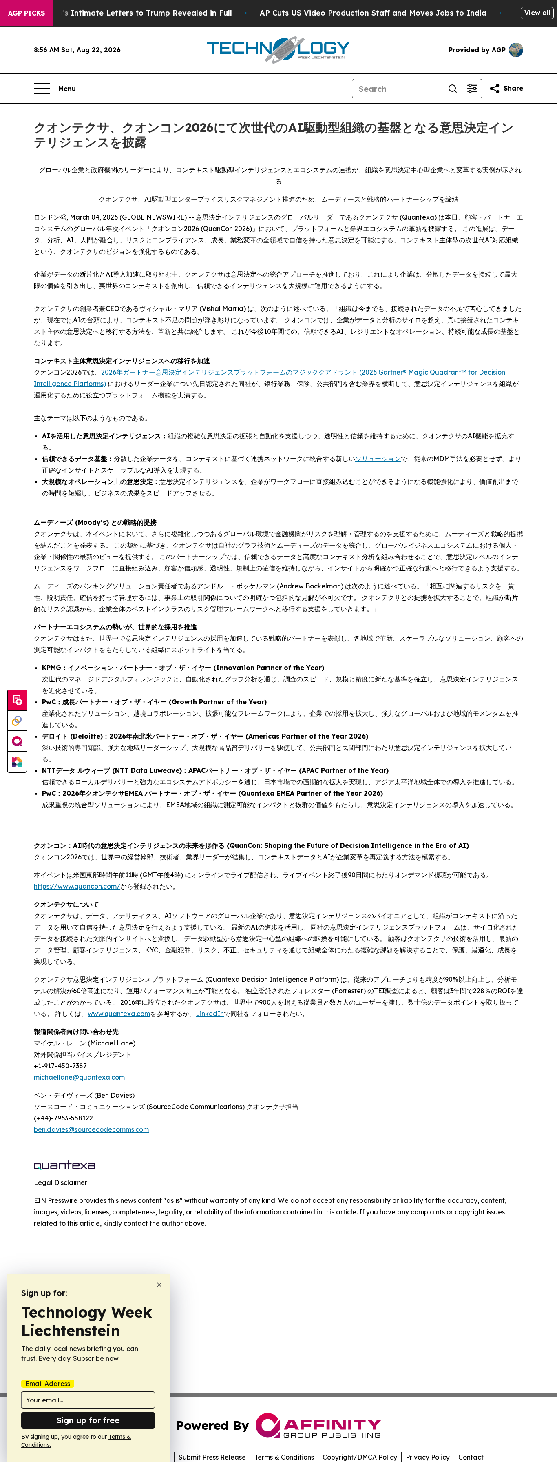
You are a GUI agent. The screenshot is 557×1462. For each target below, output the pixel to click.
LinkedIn (210, 1013)
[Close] (159, 1285)
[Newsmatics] (17, 762)
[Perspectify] (17, 721)
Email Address (47, 1384)
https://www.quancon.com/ (77, 886)
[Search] (452, 88)
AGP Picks (26, 13)
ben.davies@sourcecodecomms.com (91, 1129)
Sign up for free (88, 1420)
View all (537, 13)
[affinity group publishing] (17, 741)
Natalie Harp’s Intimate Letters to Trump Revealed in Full (122, 13)
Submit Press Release (212, 1457)
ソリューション (378, 459)
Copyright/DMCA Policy (360, 1457)
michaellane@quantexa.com (79, 1077)
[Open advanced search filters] (472, 88)
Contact (471, 1457)
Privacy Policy (428, 1457)
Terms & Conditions (284, 1457)
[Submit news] (17, 700)
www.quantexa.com (119, 1013)
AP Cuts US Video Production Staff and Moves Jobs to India (373, 13)
